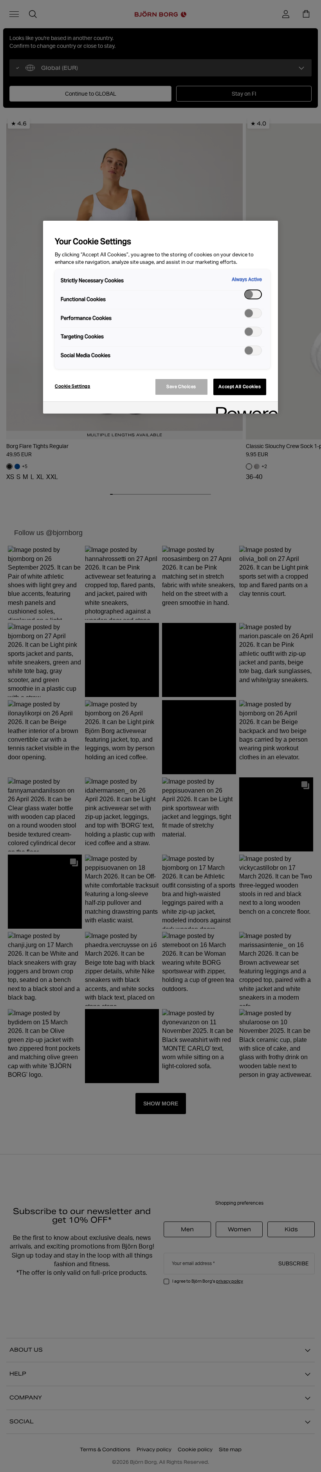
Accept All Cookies (239, 386)
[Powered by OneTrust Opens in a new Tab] (244, 409)
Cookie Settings (72, 386)
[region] (160, 317)
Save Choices (181, 386)
